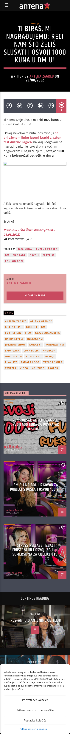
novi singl (33, 356)
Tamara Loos (30, 362)
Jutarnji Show (15, 344)
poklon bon (14, 261)
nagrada (19, 255)
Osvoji (35, 23)
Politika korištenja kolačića (33, 728)
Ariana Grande (41, 321)
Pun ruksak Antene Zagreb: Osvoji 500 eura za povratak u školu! (35, 424)
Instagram (35, 338)
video (24, 368)
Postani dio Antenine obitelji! (36, 620)
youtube (38, 368)
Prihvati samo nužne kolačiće (35, 710)
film (28, 332)
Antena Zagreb (41, 76)
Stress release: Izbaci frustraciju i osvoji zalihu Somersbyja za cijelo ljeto (35, 550)
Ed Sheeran (13, 332)
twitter (10, 368)
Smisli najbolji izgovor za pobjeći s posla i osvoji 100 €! (35, 487)
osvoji (34, 255)
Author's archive (35, 295)
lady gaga (12, 350)
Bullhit (31, 327)
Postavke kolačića (35, 720)
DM (7, 255)
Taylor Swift (52, 362)
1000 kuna (25, 249)
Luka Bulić (31, 350)
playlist (49, 255)
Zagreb (53, 368)
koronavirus (55, 344)
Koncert (35, 344)
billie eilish (14, 327)
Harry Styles (14, 338)
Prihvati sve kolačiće (35, 700)
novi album (13, 356)
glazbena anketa (47, 332)
